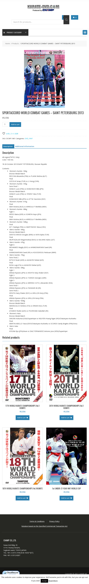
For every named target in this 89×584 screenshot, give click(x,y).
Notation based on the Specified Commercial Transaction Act (44, 526)
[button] (85, 32)
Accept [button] (44, 581)
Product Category (14, 32)
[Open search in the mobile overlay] (40, 19)
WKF (31, 138)
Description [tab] (8, 146)
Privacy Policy (54, 521)
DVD (26, 138)
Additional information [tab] (24, 146)
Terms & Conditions (36, 521)
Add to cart (15, 124)
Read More (53, 580)
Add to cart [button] (21, 418)
